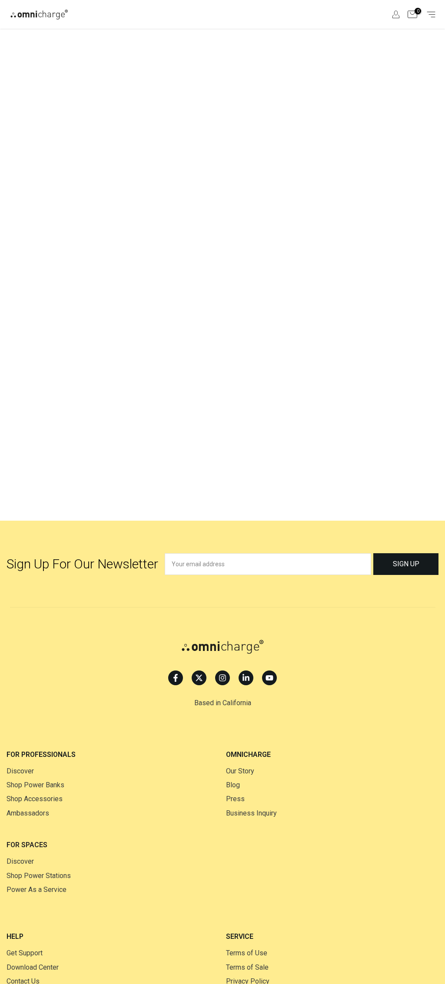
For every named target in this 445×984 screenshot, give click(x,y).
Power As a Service (36, 889)
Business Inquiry (251, 813)
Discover (20, 771)
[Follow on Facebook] (175, 677)
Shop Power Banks (35, 785)
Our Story (240, 771)
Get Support (25, 953)
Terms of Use (246, 953)
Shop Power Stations (39, 876)
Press (235, 799)
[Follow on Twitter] (199, 677)
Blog (233, 785)
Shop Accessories (35, 799)
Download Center (33, 967)
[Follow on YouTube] (269, 677)
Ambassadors (28, 813)
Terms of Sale (247, 967)
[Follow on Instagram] (222, 677)
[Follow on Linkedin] (246, 677)
